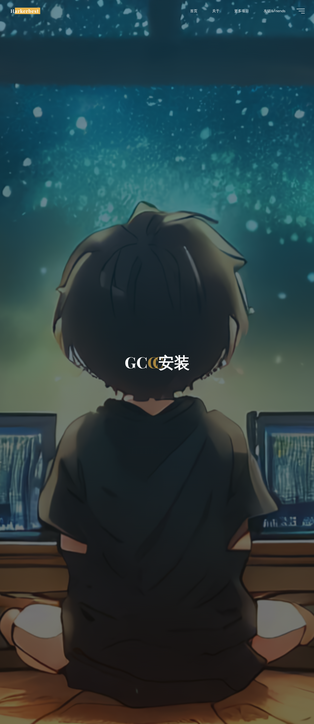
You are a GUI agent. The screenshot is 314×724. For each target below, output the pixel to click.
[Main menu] (301, 11)
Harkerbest (25, 11)
